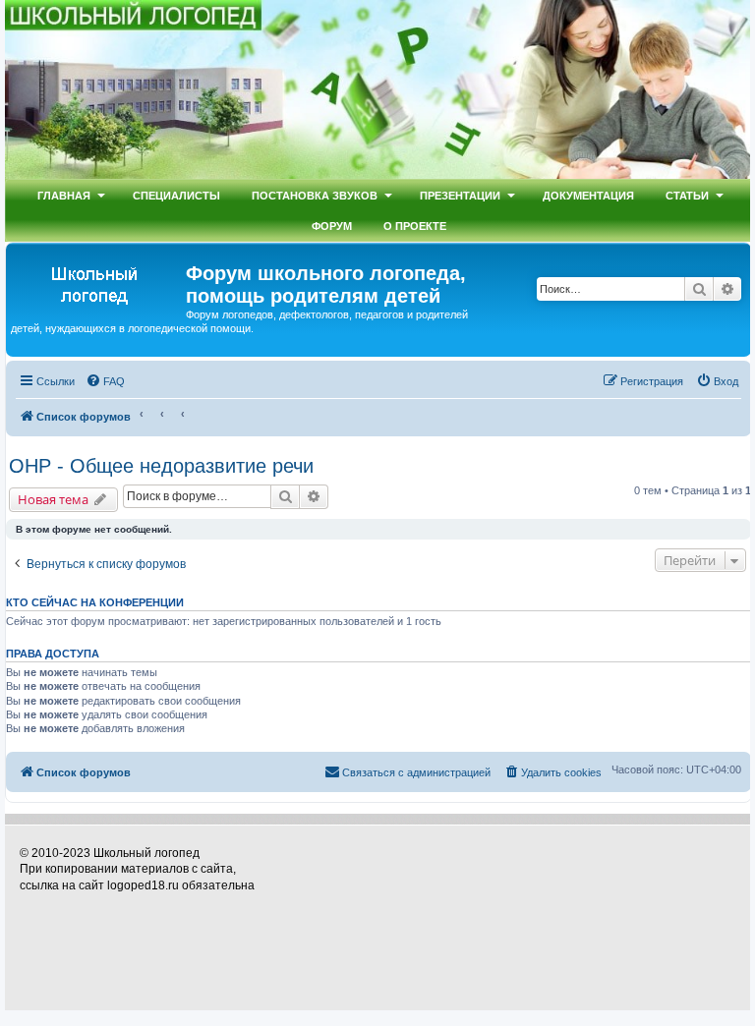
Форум (332, 225)
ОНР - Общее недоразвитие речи (161, 466)
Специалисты (176, 195)
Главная (63, 195)
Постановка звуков (315, 195)
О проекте (414, 225)
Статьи (687, 195)
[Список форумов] (98, 282)
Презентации (460, 195)
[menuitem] (105, 381)
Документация (588, 195)
